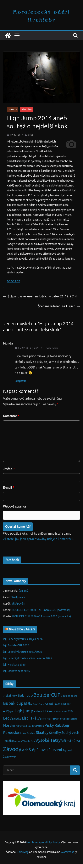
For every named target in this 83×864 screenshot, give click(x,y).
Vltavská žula (28, 741)
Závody (12, 749)
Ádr (25, 750)
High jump (23, 711)
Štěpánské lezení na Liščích (56, 306)
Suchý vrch (70, 732)
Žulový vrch (9, 756)
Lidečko (16, 718)
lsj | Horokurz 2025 (14, 664)
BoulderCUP (46, 695)
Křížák (69, 711)
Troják (7, 740)
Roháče (23, 733)
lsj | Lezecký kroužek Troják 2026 (23, 639)
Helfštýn (8, 711)
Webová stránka (14, 506)
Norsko (9, 725)
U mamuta (17, 741)
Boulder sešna (69, 695)
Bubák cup (13, 703)
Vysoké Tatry (48, 740)
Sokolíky (55, 732)
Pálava (40, 725)
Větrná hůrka (70, 740)
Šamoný (23, 590)
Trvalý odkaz (51, 348)
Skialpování (18, 597)
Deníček (12, 109)
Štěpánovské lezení (45, 750)
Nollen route (71, 719)
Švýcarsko (68, 750)
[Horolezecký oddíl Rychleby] (7, 35)
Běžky (28, 703)
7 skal (7, 695)
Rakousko (11, 732)
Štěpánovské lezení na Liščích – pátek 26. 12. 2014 (42, 296)
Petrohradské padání (26, 726)
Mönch (61, 718)
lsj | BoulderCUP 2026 (16, 645)
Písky (49, 725)
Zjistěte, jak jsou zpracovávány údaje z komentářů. (38, 539)
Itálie (48, 711)
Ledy (7, 718)
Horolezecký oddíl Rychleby (41, 15)
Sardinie (31, 733)
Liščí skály (31, 718)
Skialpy (42, 732)
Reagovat (20, 380)
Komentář (11, 416)
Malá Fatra (52, 719)
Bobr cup (25, 695)
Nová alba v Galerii (22, 629)
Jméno (9, 469)
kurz (64, 711)
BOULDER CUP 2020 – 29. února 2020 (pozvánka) (41, 609)
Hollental (39, 711)
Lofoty (43, 719)
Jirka (30, 134)
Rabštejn (62, 725)
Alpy (14, 695)
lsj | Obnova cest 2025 (16, 670)
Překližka (27, 109)
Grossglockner (61, 704)
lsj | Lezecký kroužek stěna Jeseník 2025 (27, 658)
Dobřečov (37, 704)
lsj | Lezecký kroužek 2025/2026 (22, 651)
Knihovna (57, 711)
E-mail (8, 487)
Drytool (47, 703)
